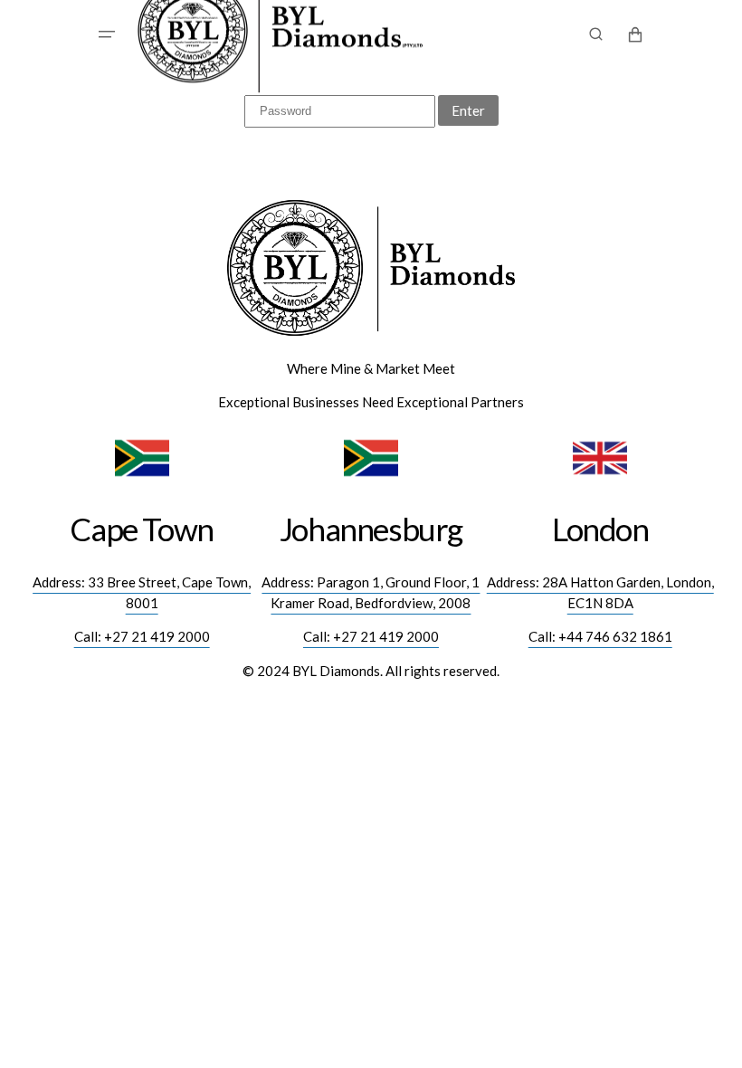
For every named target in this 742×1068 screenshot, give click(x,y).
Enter (468, 110)
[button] (107, 34)
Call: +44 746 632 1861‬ (600, 636)
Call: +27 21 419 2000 (142, 636)
